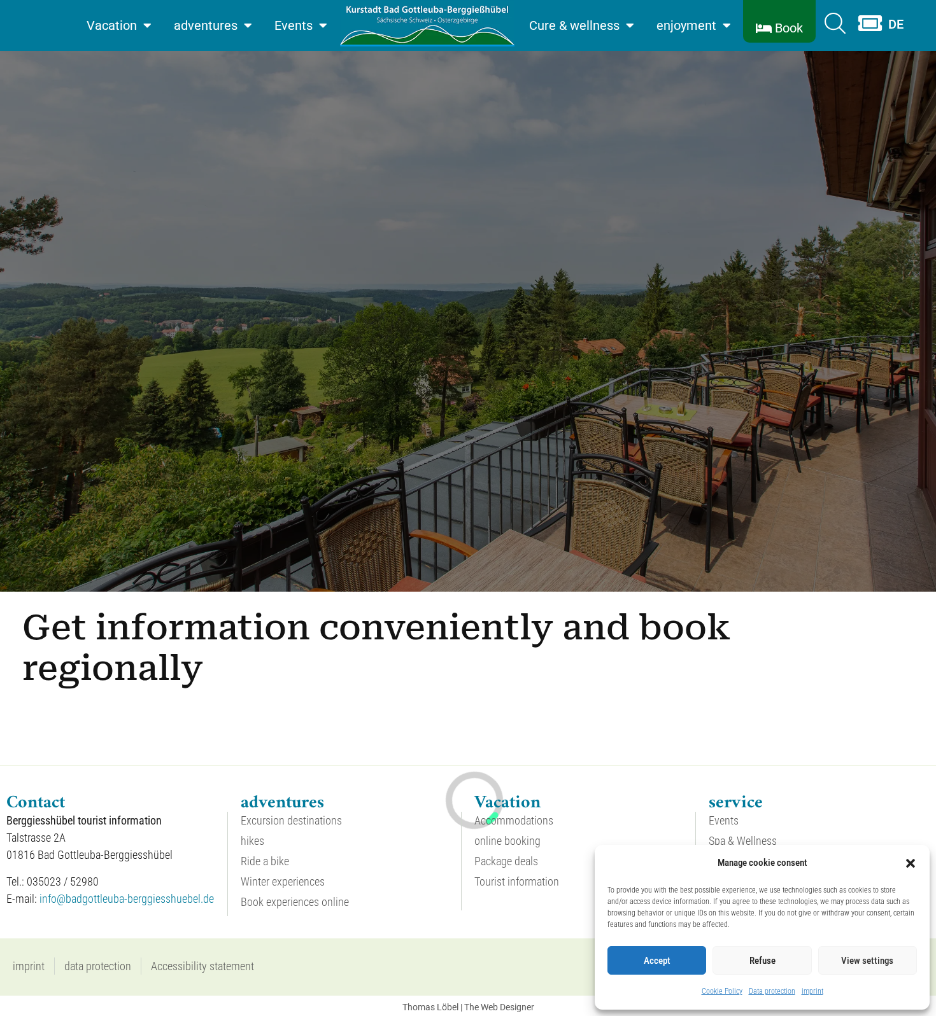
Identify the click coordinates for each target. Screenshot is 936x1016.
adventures (206, 25)
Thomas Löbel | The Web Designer (468, 1007)
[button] (910, 863)
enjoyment (686, 25)
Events (293, 25)
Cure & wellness (574, 25)
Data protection (772, 991)
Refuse (762, 960)
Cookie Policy (722, 991)
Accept (657, 960)
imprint (812, 991)
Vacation (112, 25)
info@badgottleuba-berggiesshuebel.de (126, 898)
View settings (867, 960)
